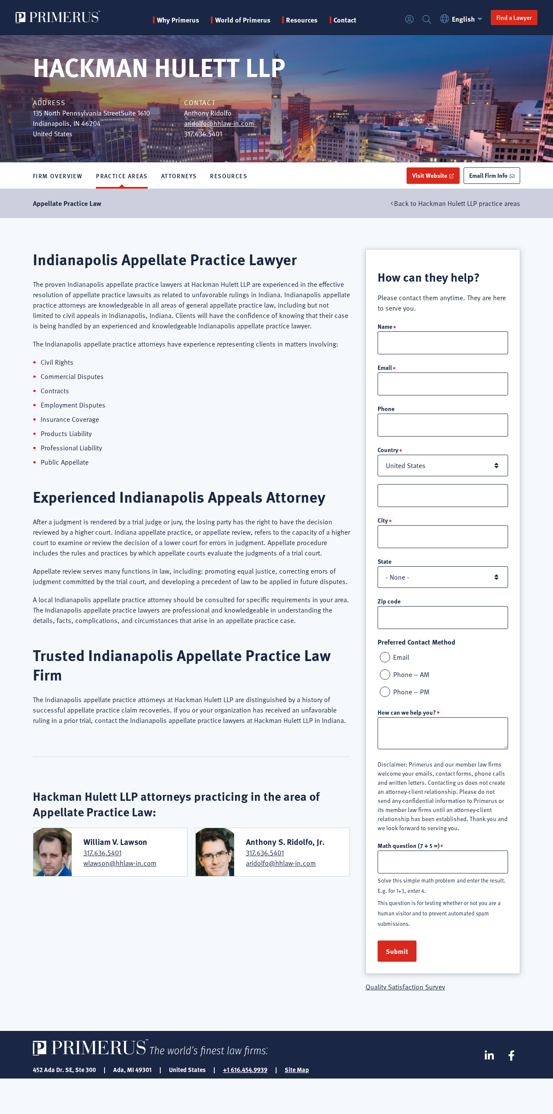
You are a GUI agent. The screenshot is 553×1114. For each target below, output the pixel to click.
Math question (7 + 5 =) (408, 845)
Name (385, 326)
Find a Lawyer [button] (514, 17)
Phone (386, 408)
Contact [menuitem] (345, 19)
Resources (228, 175)
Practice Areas (122, 175)
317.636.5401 (102, 853)
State (384, 561)
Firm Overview (58, 175)
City (383, 520)
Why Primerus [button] (178, 19)
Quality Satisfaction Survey (405, 987)
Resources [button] (302, 19)
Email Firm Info (488, 175)
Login (409, 19)
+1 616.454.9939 (245, 1069)
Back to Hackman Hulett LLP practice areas (457, 203)
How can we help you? (407, 712)
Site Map (297, 1069)
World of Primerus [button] (242, 19)
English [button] (463, 19)
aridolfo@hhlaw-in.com (219, 123)
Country (388, 449)
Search (427, 19)
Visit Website (429, 175)
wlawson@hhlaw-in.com (119, 863)
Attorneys (179, 175)
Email (385, 367)
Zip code (389, 601)
